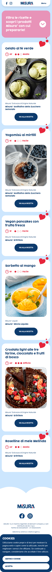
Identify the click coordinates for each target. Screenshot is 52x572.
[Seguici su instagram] (10, 3)
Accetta (8, 566)
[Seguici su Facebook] (6, 3)
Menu (43, 3)
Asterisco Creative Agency (30, 532)
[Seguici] (22, 516)
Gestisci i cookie (12, 559)
